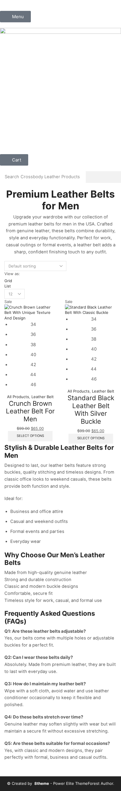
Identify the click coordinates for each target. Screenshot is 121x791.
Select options (30, 436)
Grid (8, 280)
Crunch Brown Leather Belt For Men (30, 411)
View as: (12, 273)
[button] (15, 16)
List (7, 286)
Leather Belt (42, 396)
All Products (18, 396)
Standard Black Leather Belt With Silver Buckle (91, 409)
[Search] (103, 177)
